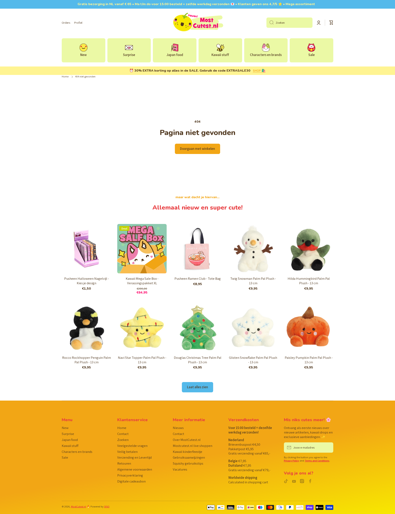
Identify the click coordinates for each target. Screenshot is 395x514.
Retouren (124, 463)
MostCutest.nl (78, 506)
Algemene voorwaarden (134, 469)
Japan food (70, 439)
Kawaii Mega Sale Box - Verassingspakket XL (142, 280)
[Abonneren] (328, 447)
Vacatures (180, 469)
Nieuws (178, 427)
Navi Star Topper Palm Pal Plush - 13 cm (142, 359)
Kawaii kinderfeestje (187, 451)
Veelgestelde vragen (132, 445)
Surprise (68, 433)
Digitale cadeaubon (131, 481)
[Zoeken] (270, 22)
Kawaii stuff (70, 445)
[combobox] (289, 22)
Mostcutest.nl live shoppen (192, 445)
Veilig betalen (127, 451)
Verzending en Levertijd (134, 457)
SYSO (106, 506)
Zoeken (123, 439)
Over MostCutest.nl (187, 439)
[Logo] (197, 23)
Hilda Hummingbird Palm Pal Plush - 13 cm (309, 280)
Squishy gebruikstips (188, 463)
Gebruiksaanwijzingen (189, 457)
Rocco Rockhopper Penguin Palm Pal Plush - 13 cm (86, 359)
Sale (65, 457)
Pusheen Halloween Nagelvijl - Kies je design (86, 280)
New (65, 427)
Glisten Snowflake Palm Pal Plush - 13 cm (253, 359)
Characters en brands (77, 451)
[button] (331, 23)
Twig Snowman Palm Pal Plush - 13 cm (253, 280)
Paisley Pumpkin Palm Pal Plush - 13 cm (309, 359)
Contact (123, 433)
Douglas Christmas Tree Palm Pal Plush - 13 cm (197, 359)
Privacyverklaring (130, 475)
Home (65, 76)
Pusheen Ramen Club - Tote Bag (197, 278)
